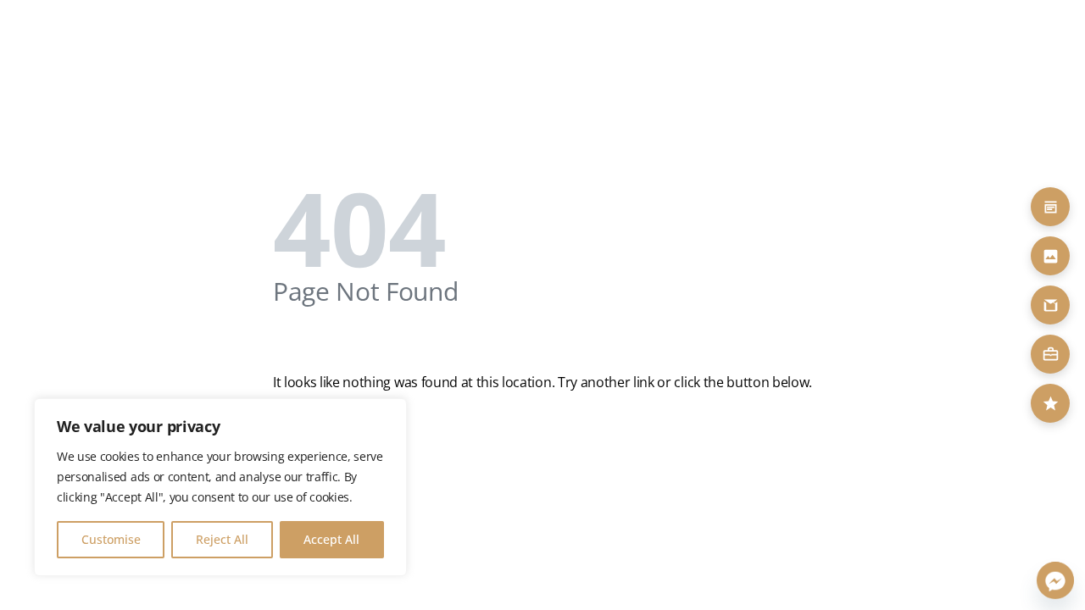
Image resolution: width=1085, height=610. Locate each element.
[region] (220, 487)
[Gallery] (1050, 255)
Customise (111, 539)
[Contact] (1050, 305)
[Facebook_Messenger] (1055, 580)
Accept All (331, 539)
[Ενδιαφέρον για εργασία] (1050, 354)
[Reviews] (1050, 403)
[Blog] (1050, 206)
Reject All (222, 539)
